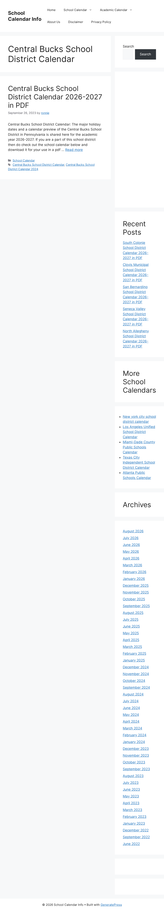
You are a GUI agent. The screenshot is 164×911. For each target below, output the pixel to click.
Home (51, 10)
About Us (53, 22)
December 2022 (136, 830)
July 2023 (131, 783)
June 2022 (131, 844)
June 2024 (131, 708)
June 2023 (131, 789)
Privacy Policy (101, 22)
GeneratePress (111, 905)
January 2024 (134, 742)
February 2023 (134, 817)
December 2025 (136, 586)
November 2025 (136, 592)
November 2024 (136, 674)
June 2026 (131, 545)
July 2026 (131, 538)
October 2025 (134, 599)
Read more (74, 150)
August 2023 (133, 776)
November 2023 (136, 755)
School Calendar (75, 10)
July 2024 (131, 701)
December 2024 (136, 667)
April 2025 (131, 640)
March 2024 (132, 728)
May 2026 (131, 552)
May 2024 (131, 715)
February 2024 (134, 735)
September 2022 (136, 837)
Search (128, 46)
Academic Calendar (113, 10)
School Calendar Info (24, 16)
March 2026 (132, 565)
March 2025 (132, 647)
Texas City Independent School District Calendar (139, 462)
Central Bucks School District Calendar (38, 164)
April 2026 (131, 558)
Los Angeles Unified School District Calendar (139, 432)
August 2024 (133, 694)
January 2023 (134, 823)
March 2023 (132, 810)
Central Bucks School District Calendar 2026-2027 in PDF (55, 96)
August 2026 (133, 531)
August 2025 (133, 613)
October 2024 (134, 681)
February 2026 (134, 572)
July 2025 (130, 620)
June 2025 (131, 626)
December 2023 (136, 749)
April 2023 (131, 803)
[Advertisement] (139, 140)
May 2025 (131, 633)
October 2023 (134, 762)
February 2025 (134, 654)
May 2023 (131, 796)
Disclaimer (75, 22)
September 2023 (136, 769)
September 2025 (136, 606)
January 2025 (134, 660)
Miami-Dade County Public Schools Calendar (139, 447)
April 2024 (131, 721)
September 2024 (136, 687)
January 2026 (134, 579)
